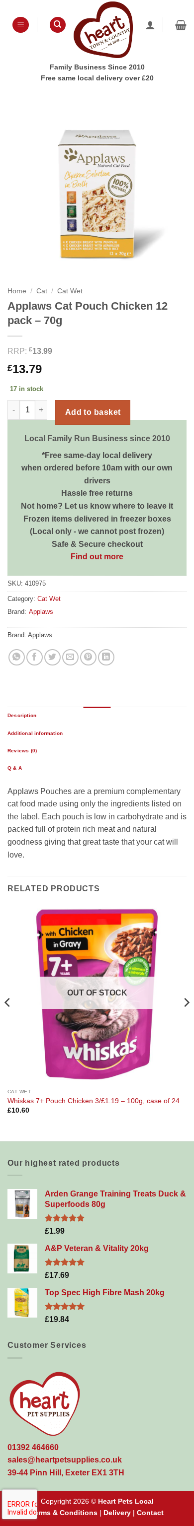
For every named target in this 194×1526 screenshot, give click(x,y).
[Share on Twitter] (52, 657)
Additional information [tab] (35, 733)
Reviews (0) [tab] (22, 750)
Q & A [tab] (14, 768)
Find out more (97, 556)
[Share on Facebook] (34, 657)
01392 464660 (33, 1447)
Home (16, 291)
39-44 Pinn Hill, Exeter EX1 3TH (65, 1472)
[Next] (186, 1022)
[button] (20, 25)
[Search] (58, 25)
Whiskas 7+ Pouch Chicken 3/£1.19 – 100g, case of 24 (93, 1101)
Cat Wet (70, 291)
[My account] (150, 25)
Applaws (41, 611)
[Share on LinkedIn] (106, 657)
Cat (41, 291)
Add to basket (93, 412)
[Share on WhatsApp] (16, 657)
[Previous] (8, 1022)
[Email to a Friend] (70, 657)
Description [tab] (21, 715)
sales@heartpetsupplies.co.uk (64, 1460)
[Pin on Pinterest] (88, 657)
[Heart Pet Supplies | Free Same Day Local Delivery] (103, 30)
